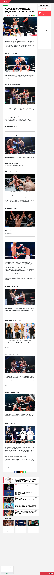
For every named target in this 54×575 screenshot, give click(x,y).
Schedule (30, 2)
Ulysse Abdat (8, 15)
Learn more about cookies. (5, 569)
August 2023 (44, 8)
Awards (36, 2)
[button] (49, 2)
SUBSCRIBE (51, 573)
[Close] (41, 573)
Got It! (7, 573)
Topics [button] (18, 2)
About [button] (41, 2)
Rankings (24, 2)
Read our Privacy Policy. (5, 570)
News (13, 2)
